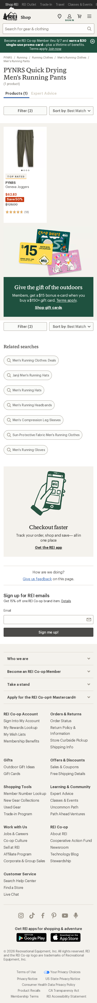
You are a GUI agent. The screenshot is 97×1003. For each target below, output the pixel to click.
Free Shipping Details (67, 773)
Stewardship (60, 861)
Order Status (61, 721)
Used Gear (12, 807)
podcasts (76, 915)
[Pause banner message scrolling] (92, 41)
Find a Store (13, 887)
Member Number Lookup (25, 793)
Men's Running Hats (27, 390)
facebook (43, 915)
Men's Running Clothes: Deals (34, 360)
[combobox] (48, 28)
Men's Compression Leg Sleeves (37, 420)
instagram (21, 915)
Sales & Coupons (64, 767)
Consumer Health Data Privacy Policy (48, 985)
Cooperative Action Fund (71, 840)
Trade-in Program (18, 814)
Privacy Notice (27, 979)
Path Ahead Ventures (67, 814)
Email (7, 610)
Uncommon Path (64, 807)
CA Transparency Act (63, 990)
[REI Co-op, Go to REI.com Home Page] (10, 16)
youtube (65, 915)
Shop (26, 17)
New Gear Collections (21, 800)
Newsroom (59, 847)
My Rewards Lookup (20, 727)
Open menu (89, 16)
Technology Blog (64, 854)
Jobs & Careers (16, 834)
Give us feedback (37, 579)
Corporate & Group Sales (24, 861)
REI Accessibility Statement (66, 996)
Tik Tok (32, 915)
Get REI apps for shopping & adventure (48, 928)
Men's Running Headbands (32, 405)
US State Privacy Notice (63, 979)
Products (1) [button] (16, 93)
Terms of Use (26, 972)
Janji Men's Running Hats (31, 375)
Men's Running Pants (16, 61)
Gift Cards (12, 773)
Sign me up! (48, 632)
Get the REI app (48, 547)
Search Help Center (20, 881)
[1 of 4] (22, 170)
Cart (79, 16)
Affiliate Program (17, 854)
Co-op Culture (15, 840)
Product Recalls (29, 990)
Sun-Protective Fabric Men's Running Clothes (46, 435)
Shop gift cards (48, 307)
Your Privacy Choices (65, 972)
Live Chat (11, 894)
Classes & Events (64, 800)
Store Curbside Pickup (69, 740)
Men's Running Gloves (29, 450)
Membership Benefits (21, 741)
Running (22, 57)
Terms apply (66, 300)
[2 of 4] (24, 170)
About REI (58, 834)
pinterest (54, 915)
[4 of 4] (29, 170)
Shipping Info (61, 747)
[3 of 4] (26, 170)
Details (66, 601)
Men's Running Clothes (72, 57)
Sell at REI (12, 847)
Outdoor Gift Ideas (19, 767)
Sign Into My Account (22, 721)
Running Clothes (42, 57)
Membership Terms (25, 996)
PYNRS (8, 57)
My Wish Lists (15, 734)
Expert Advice (44, 93)
